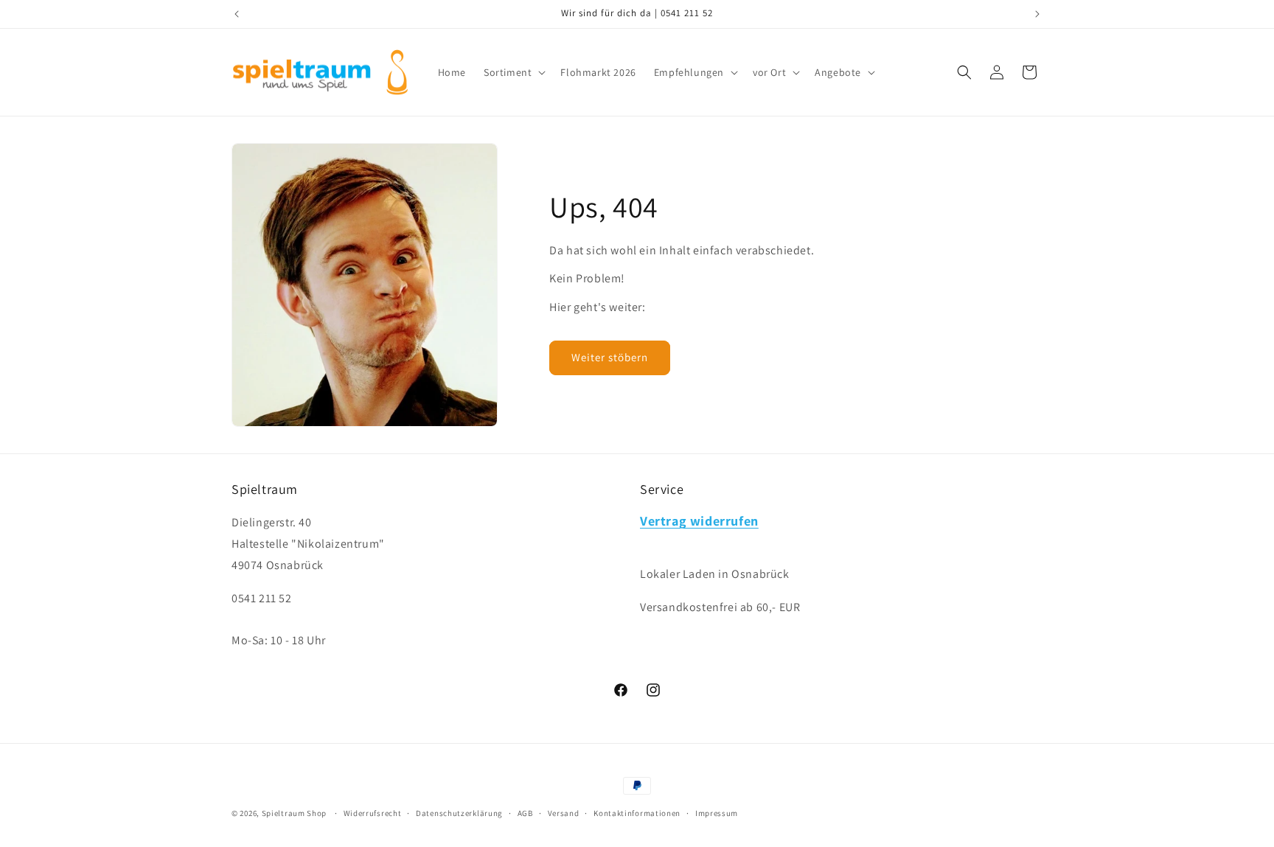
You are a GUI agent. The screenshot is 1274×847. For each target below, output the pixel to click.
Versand (563, 813)
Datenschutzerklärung (459, 813)
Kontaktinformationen (637, 813)
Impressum (716, 813)
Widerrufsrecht (373, 813)
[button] (513, 72)
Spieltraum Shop (294, 813)
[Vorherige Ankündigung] (236, 14)
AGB (525, 813)
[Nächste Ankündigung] (1037, 14)
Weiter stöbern (609, 357)
